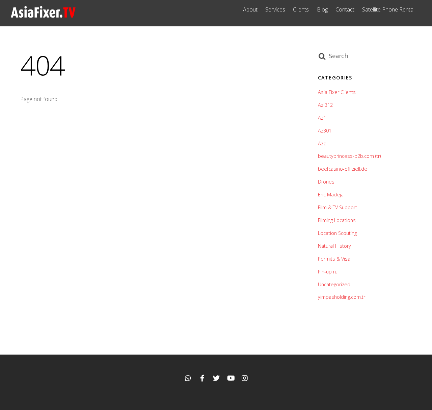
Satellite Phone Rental (388, 9)
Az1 (322, 118)
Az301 (324, 130)
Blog (322, 9)
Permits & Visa (334, 259)
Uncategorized (334, 284)
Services (275, 9)
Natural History (334, 246)
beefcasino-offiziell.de (342, 169)
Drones (326, 181)
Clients (301, 9)
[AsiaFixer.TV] (43, 16)
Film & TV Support (337, 207)
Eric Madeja (331, 194)
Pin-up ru (328, 271)
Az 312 (325, 105)
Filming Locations (337, 220)
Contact (344, 9)
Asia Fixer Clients (337, 92)
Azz (322, 143)
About (250, 9)
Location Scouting (337, 233)
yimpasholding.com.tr (341, 297)
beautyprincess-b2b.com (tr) (349, 156)
